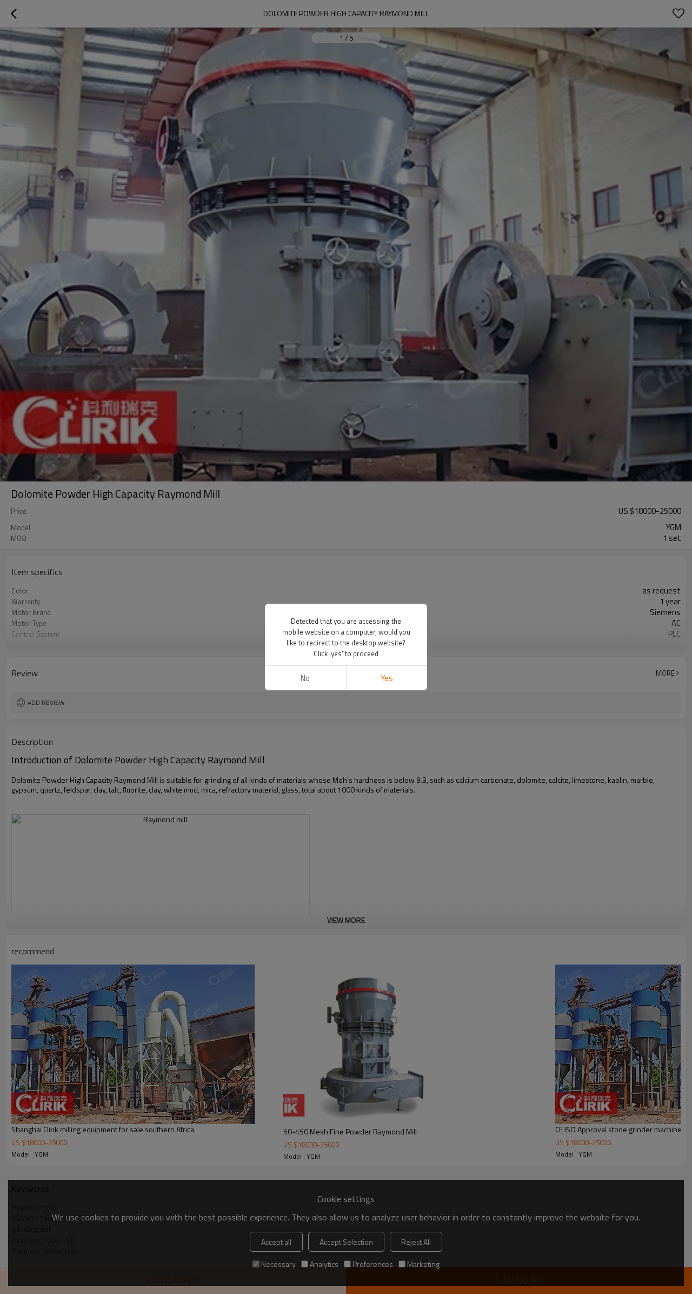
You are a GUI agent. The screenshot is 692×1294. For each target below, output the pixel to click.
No (305, 678)
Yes (387, 678)
